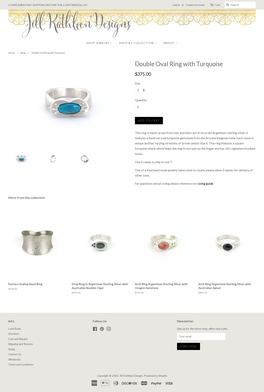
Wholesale (14, 359)
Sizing (11, 349)
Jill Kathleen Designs (131, 375)
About (169, 43)
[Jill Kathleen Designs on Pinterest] (102, 329)
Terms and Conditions (21, 364)
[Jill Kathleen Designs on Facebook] (95, 329)
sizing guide (205, 183)
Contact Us (14, 354)
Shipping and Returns (20, 344)
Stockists (13, 333)
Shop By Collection (137, 43)
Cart (217, 4)
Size (137, 83)
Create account (195, 4)
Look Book (14, 328)
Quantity (141, 100)
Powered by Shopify (155, 375)
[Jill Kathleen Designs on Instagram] (108, 329)
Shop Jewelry (98, 43)
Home (11, 52)
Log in (176, 4)
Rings (23, 52)
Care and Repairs (18, 339)
